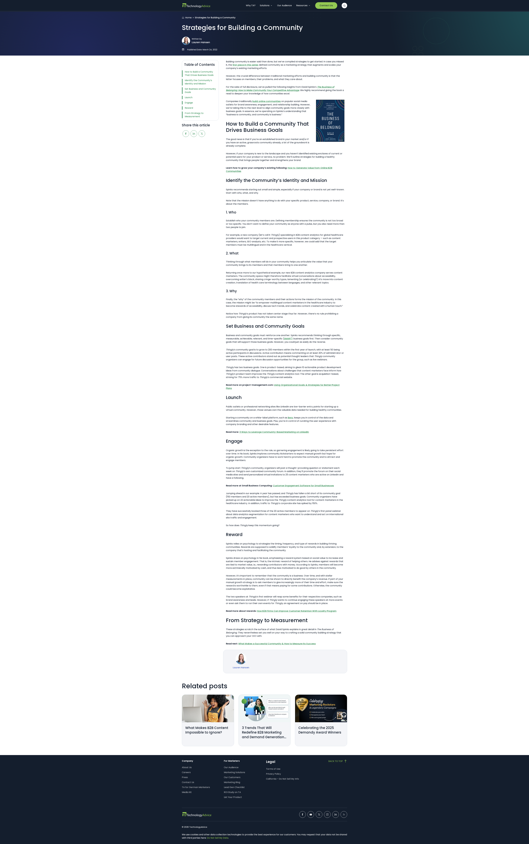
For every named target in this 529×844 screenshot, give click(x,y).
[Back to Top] (337, 761)
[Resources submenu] (309, 5)
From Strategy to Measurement (194, 115)
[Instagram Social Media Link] (327, 814)
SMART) (288, 338)
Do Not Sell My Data (217, 837)
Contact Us (326, 5)
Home (188, 17)
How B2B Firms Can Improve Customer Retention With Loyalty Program (297, 611)
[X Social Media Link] (319, 814)
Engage (189, 102)
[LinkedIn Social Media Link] (335, 814)
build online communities (266, 101)
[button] (344, 5)
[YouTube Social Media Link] (310, 814)
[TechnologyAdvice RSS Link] (344, 814)
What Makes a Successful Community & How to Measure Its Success (277, 643)
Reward (189, 107)
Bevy (290, 417)
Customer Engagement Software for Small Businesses (303, 485)
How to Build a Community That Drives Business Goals (199, 73)
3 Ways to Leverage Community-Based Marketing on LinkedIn (274, 432)
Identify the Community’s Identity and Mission (198, 82)
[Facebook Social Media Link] (302, 814)
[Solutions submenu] (271, 5)
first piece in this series (245, 64)
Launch (188, 97)
